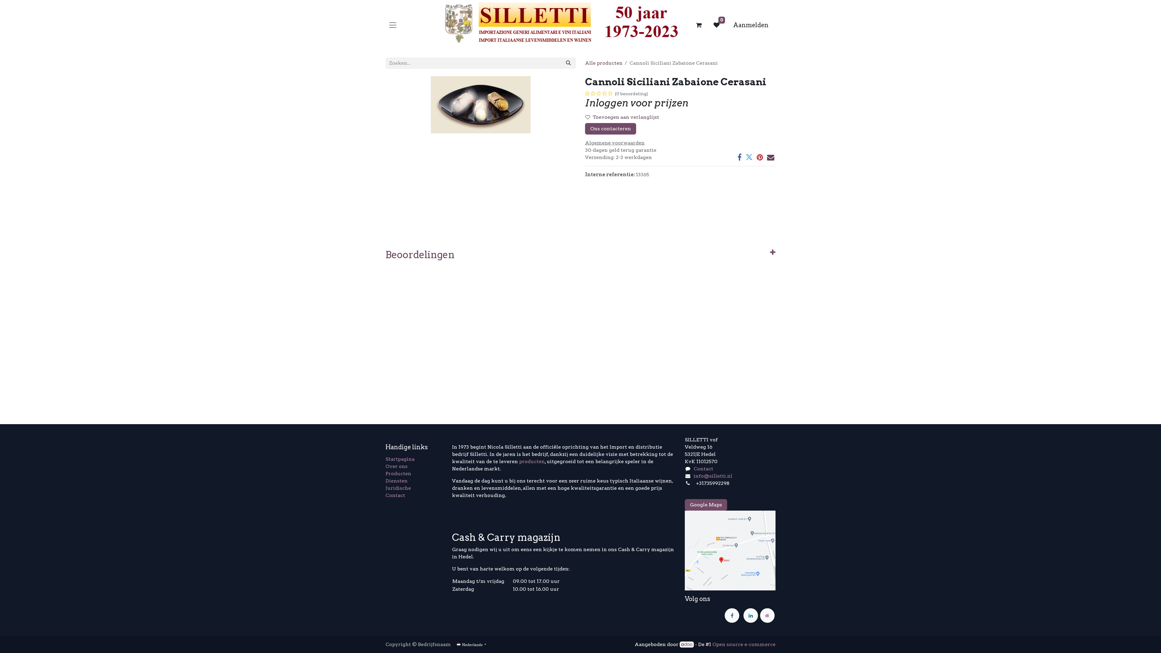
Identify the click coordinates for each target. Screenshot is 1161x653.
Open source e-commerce (744, 644)
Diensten (396, 481)
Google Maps (706, 505)
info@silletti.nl (713, 476)
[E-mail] (770, 157)
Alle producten (604, 63)
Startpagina (400, 459)
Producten (398, 473)
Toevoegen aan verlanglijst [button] (626, 117)
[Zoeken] (568, 63)
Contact (395, 495)
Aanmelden (751, 25)
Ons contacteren (610, 129)
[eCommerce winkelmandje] (699, 25)
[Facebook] (739, 157)
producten (532, 461)
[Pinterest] (760, 157)
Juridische (398, 488)
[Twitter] (749, 157)
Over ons (396, 466)
